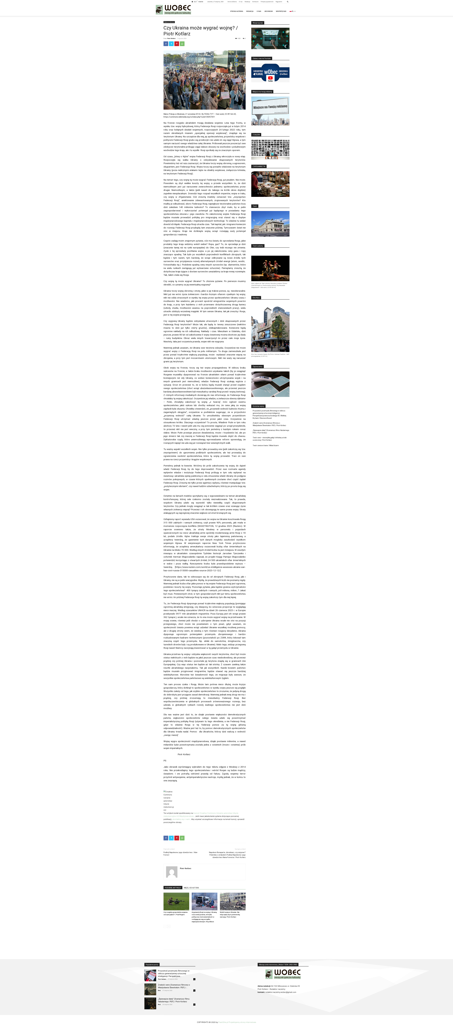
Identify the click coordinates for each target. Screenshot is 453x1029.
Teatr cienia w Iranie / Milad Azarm (266, 445)
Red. (159, 990)
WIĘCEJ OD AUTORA (191, 888)
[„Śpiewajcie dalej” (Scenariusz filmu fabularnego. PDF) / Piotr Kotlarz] (150, 1003)
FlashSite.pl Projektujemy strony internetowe (237, 1022)
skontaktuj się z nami (181, 819)
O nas (240, 1)
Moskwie (181, 114)
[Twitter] (171, 43)
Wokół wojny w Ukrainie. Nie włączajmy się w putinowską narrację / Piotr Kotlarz (230, 914)
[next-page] (168, 926)
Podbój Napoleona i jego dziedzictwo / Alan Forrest (180, 853)
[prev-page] (165, 926)
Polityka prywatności (267, 1)
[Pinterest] (176, 43)
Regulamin (279, 1)
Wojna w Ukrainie (169, 22)
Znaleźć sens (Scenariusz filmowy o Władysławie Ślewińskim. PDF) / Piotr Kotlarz (269, 424)
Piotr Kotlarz (171, 38)
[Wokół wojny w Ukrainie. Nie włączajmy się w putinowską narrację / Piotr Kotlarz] (233, 901)
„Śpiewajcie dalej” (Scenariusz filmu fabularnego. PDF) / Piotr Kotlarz (271, 431)
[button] (287, 1)
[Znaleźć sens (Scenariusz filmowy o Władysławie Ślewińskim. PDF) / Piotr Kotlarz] (150, 989)
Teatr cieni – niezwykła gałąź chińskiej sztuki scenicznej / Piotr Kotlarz (270, 439)
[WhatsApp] (182, 43)
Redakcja (247, 1)
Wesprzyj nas (281, 11)
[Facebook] (166, 43)
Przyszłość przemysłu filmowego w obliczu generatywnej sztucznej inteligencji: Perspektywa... (173, 973)
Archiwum (255, 1)
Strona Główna (232, 1)
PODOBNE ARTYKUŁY (173, 888)
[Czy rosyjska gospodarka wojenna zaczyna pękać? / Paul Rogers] (176, 901)
